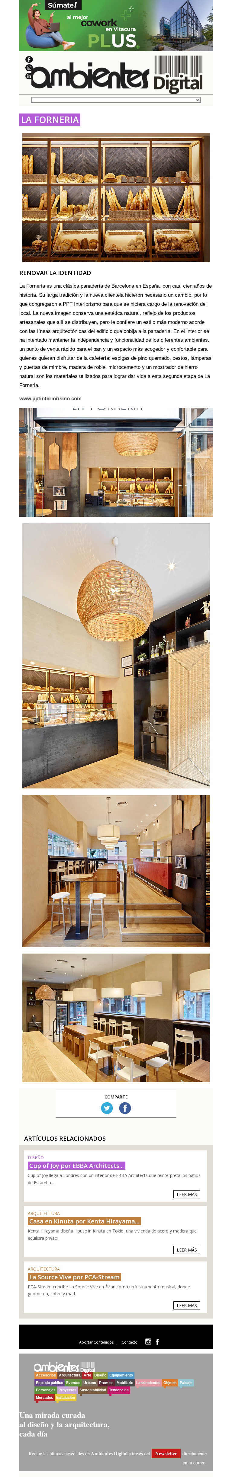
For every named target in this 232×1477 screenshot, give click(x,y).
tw (148, 1341)
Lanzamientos (148, 1383)
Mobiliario (125, 1383)
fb (157, 1341)
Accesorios (46, 1375)
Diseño (100, 1375)
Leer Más (187, 1194)
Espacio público (49, 1383)
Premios (106, 1383)
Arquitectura (70, 1375)
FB (125, 1108)
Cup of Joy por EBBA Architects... (76, 1166)
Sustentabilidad (92, 1390)
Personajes (46, 1390)
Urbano (89, 1383)
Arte (87, 1375)
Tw (107, 1108)
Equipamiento (121, 1375)
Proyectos (67, 1390)
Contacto (129, 1342)
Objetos (170, 1383)
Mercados (44, 1397)
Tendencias (119, 1390)
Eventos (73, 1383)
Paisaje (186, 1383)
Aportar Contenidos (96, 1342)
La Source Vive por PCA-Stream (74, 1277)
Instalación (65, 1397)
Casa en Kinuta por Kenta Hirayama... (84, 1221)
